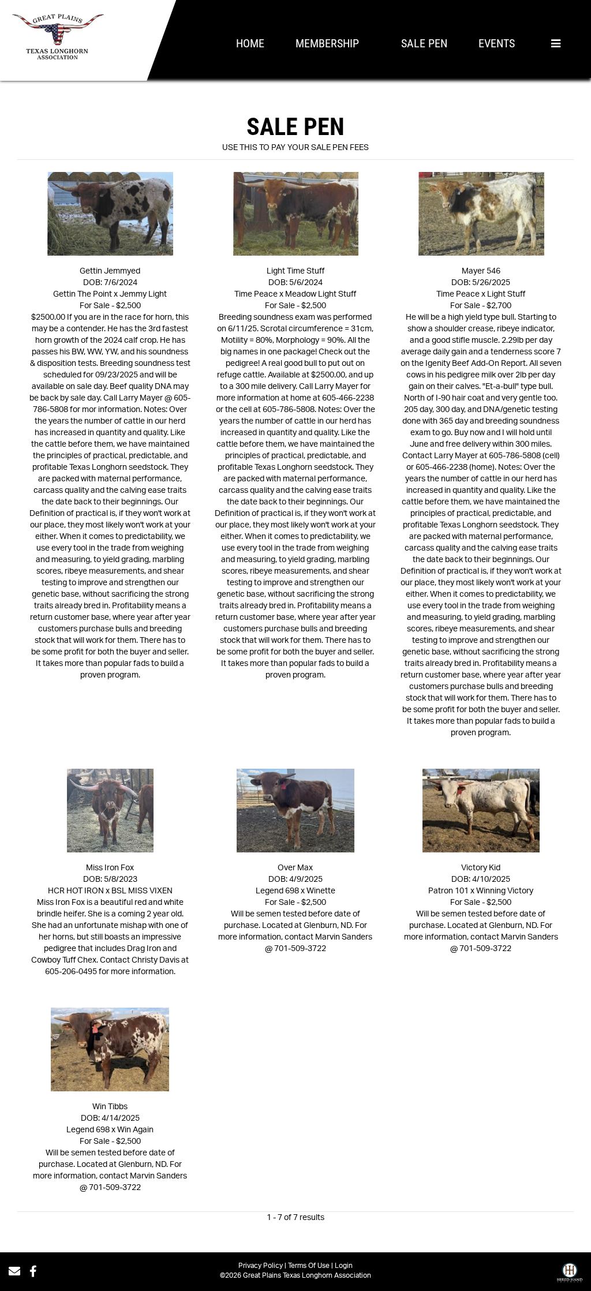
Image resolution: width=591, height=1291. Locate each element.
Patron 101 (448, 891)
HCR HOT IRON (76, 891)
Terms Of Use (309, 1265)
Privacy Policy (260, 1265)
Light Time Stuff (295, 271)
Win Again (135, 1130)
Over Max (295, 868)
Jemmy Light (143, 294)
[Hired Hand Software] (569, 1275)
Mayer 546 (481, 271)
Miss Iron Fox (110, 868)
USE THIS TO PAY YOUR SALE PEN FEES (295, 148)
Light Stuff (506, 294)
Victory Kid (480, 868)
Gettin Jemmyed (110, 271)
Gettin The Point (82, 294)
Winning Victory (504, 891)
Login (344, 1265)
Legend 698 (277, 891)
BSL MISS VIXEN (142, 891)
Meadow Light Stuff (320, 294)
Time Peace (256, 294)
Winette (320, 891)
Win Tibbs (110, 1107)
